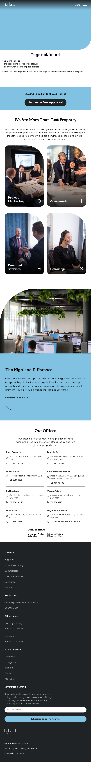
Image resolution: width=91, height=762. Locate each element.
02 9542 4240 (16, 502)
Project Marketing (14, 565)
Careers (9, 587)
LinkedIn (9, 667)
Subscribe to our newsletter (45, 718)
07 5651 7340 (16, 521)
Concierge (10, 581)
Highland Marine (57, 510)
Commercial (11, 570)
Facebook (10, 656)
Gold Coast (12, 510)
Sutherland (12, 490)
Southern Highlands (58, 471)
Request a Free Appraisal (45, 102)
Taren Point (54, 490)
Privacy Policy (21, 743)
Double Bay (53, 452)
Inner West (12, 471)
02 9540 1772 (57, 502)
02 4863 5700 (57, 483)
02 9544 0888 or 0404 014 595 (65, 521)
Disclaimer (9, 743)
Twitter (8, 673)
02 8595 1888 (16, 480)
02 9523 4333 (16, 463)
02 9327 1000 (57, 463)
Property (9, 559)
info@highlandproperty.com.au (21, 602)
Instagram (10, 662)
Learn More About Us (17, 397)
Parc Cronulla (14, 452)
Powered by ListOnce (14, 753)
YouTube (9, 678)
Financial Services (14, 576)
